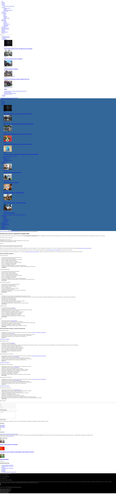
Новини (3, 2)
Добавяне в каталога (5, 29)
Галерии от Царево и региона (7, 468)
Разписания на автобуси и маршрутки (9, 472)
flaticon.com (5, 478)
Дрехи (5, 21)
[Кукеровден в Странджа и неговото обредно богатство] (9, 76)
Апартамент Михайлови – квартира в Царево (14, 192)
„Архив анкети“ (14, 320)
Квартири (5, 16)
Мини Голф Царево (4, 459)
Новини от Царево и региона (7, 465)
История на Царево (7, 92)
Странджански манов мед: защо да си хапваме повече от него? (18, 144)
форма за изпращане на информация (39, 332)
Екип (4, 488)
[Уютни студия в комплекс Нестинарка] (8, 169)
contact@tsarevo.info (10, 436)
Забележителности (7, 8)
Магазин (4, 20)
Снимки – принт (7, 24)
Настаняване (4, 13)
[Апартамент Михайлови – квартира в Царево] (8, 189)
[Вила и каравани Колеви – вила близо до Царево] (8, 199)
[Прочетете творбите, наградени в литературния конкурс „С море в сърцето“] (8, 151)
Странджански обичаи (8, 87)
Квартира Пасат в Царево (9, 212)
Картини (5, 23)
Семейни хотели (6, 18)
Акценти (4, 471)
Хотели (5, 19)
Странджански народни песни (9, 6)
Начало (1, 231)
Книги (5, 22)
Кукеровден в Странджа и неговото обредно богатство (16, 79)
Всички (5, 91)
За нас (1, 488)
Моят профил (6, 26)
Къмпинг (5, 17)
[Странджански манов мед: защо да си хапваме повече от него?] (8, 141)
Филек (5, 89)
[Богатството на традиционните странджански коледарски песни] (8, 120)
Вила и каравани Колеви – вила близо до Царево (15, 202)
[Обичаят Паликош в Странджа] (8, 66)
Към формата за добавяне (4, 339)
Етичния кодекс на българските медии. (14, 487)
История (3, 4)
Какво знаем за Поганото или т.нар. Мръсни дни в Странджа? (18, 48)
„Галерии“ (13, 307)
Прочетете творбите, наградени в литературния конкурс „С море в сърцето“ (21, 154)
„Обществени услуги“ (17, 380)
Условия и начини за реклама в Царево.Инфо (11, 231)
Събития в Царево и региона (7, 466)
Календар (3, 31)
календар (12, 333)
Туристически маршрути (8, 10)
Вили (4, 15)
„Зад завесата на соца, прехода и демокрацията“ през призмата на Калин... (17, 451)
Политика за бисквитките (4, 491)
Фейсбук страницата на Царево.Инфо (84, 248)
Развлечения (6, 11)
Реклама (3, 30)
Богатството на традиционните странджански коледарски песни (19, 123)
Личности (3, 12)
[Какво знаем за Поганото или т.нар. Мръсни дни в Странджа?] (8, 45)
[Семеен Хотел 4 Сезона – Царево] (8, 179)
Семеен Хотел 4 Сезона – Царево (11, 182)
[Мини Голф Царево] (2, 457)
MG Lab (10, 479)
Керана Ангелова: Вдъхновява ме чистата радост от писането (18, 134)
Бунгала (5, 14)
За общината (4, 39)
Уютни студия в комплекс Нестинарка (12, 172)
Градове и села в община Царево (12, 91)
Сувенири (6, 25)
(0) (4, 27)
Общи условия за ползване (5, 489)
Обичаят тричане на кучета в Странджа (13, 58)
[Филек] (8, 86)
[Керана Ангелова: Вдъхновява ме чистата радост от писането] (8, 131)
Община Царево (5, 32)
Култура (3, 5)
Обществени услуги (5, 28)
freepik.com (7, 476)
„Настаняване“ (16, 356)
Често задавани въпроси (4, 492)
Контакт (3, 33)
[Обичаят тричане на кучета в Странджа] (8, 55)
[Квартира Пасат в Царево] (8, 210)
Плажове (5, 9)
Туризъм (3, 7)
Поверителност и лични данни (5, 490)
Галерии (3, 3)
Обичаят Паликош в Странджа (11, 69)
